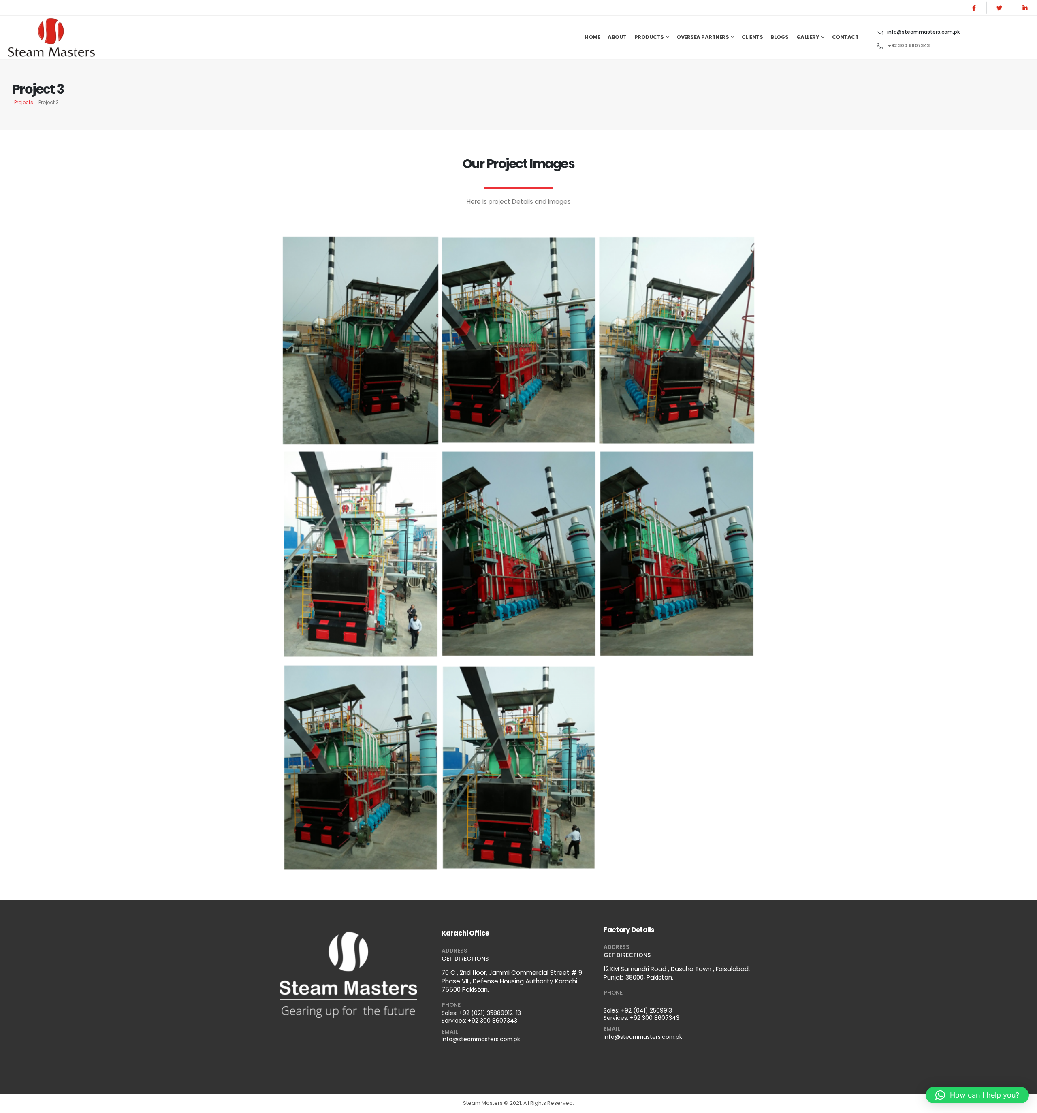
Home (592, 37)
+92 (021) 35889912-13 (490, 1013)
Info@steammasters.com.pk (481, 1039)
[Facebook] (974, 7)
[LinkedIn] (1025, 7)
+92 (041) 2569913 (646, 1010)
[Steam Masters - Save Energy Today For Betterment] (56, 37)
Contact (845, 37)
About (617, 37)
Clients (752, 37)
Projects (23, 102)
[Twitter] (999, 7)
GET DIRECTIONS (465, 959)
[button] (977, 1095)
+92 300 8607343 (492, 1021)
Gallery (807, 37)
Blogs (779, 37)
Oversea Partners (702, 37)
